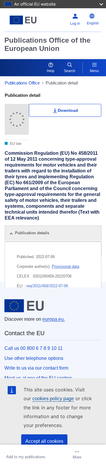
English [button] (93, 23)
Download (68, 110)
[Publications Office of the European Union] (23, 20)
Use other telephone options (33, 358)
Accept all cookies (44, 441)
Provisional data (65, 266)
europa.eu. (53, 319)
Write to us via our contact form (36, 367)
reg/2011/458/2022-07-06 (47, 286)
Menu (94, 71)
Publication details (32, 233)
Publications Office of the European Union (47, 44)
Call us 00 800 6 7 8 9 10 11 (33, 348)
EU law (15, 144)
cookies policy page (53, 398)
